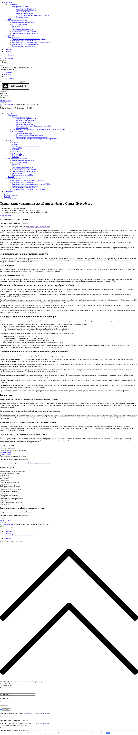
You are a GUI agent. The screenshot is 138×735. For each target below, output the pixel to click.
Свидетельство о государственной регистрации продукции (36, 139)
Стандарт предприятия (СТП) (22, 30)
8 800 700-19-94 (5, 452)
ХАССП (11, 35)
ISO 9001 (15, 142)
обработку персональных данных (38, 227)
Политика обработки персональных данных (19, 535)
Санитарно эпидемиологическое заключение (31, 137)
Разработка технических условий (23, 22)
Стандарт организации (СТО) (22, 175)
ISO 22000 (15, 149)
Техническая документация (17, 20)
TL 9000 (15, 151)
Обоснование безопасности (21, 28)
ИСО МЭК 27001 (18, 155)
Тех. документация (10, 195)
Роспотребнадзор (18, 131)
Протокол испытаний (23, 11)
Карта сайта (8, 538)
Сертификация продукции (21, 6)
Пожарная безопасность (24, 13)
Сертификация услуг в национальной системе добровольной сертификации (38, 129)
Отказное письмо (22, 17)
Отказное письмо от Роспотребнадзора (29, 135)
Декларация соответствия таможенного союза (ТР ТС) (31, 42)
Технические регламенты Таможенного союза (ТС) (33, 15)
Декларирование (14, 37)
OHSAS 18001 (17, 148)
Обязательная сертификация (26, 8)
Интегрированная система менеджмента (26, 146)
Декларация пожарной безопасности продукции (28, 39)
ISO (9, 19)
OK (108, 732)
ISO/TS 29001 (17, 153)
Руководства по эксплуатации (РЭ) (24, 31)
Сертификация (13, 4)
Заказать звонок (5, 215)
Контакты (7, 51)
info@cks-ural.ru (5, 101)
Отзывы (11, 55)
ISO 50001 (15, 157)
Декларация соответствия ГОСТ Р (24, 40)
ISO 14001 (15, 144)
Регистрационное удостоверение (23, 46)
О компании (8, 49)
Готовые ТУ (16, 26)
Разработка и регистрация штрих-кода (25, 44)
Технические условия (19, 24)
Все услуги (8, 2)
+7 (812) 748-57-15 (6, 58)
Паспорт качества (18, 173)
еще (5, 53)
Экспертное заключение (24, 133)
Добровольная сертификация (26, 10)
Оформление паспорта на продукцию (25, 33)
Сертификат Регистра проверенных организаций (29, 189)
